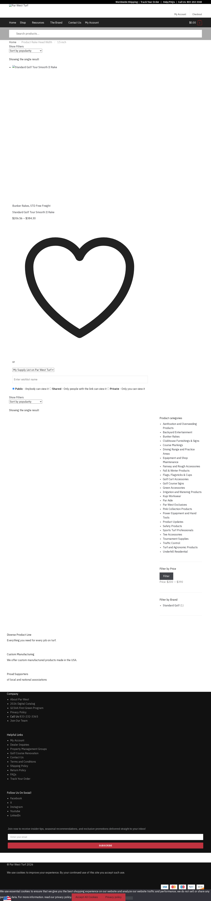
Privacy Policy (18, 712)
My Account (180, 14)
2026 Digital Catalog (22, 703)
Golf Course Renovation (24, 753)
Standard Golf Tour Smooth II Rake (33, 212)
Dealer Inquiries (19, 744)
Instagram (16, 806)
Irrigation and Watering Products (182, 492)
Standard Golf (171, 605)
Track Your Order (149, 1)
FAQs (13, 774)
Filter (166, 576)
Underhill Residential (175, 551)
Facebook (16, 798)
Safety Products (172, 526)
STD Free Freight (40, 205)
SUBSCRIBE (105, 845)
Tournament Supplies (176, 538)
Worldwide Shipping (127, 1)
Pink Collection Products (177, 509)
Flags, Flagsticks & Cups (177, 475)
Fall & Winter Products (176, 470)
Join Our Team (19, 720)
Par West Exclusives (175, 504)
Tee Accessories (172, 534)
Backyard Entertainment (177, 432)
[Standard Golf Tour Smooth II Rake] (80, 132)
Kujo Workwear (172, 496)
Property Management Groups (28, 749)
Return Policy (18, 770)
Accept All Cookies (86, 897)
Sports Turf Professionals (178, 530)
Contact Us (17, 757)
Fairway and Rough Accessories (181, 466)
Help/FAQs (169, 1)
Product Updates (173, 521)
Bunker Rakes (20, 205)
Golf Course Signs (173, 483)
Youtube (15, 811)
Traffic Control (171, 543)
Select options (80, 387)
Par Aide (168, 500)
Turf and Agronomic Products (180, 547)
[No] (129, 898)
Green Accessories (174, 487)
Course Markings (173, 445)
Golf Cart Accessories (176, 479)
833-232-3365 (194, 1)
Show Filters (16, 46)
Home (12, 42)
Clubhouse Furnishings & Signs (181, 440)
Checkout (197, 14)
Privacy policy (113, 897)
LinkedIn (15, 815)
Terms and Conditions (23, 761)
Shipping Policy (19, 766)
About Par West (19, 699)
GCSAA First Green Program (26, 708)
